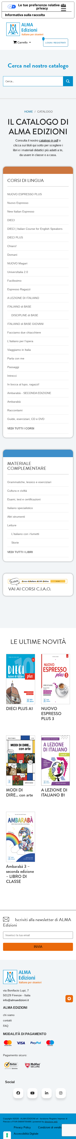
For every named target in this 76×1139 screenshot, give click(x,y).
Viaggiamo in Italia (19, 349)
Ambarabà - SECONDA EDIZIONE (29, 393)
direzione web (51, 1122)
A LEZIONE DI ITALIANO (23, 298)
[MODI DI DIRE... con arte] (20, 760)
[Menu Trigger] (63, 8)
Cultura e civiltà (17, 490)
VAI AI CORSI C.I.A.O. (29, 589)
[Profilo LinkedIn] (46, 1093)
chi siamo (8, 1015)
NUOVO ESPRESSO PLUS (24, 194)
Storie (15, 542)
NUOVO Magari (17, 263)
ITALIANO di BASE (19, 306)
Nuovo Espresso (17, 202)
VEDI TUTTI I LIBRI (20, 552)
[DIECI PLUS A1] (20, 678)
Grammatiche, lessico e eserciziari (29, 482)
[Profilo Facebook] (18, 1093)
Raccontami (14, 410)
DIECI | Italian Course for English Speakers (34, 228)
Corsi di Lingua (25, 180)
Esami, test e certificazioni (24, 499)
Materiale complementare (26, 466)
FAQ (5, 1025)
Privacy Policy (22, 1127)
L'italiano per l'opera (20, 341)
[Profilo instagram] (60, 1093)
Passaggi (13, 367)
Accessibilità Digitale (26, 1133)
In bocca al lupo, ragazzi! (23, 384)
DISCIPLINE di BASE (24, 315)
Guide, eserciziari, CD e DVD (25, 419)
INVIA (38, 946)
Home (28, 111)
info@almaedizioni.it (16, 1000)
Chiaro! (12, 246)
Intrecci (12, 375)
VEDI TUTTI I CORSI (20, 428)
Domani (12, 254)
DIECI (11, 220)
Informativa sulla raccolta (25, 15)
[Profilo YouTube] (32, 1093)
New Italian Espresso (20, 211)
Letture (11, 525)
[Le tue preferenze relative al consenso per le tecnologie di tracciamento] (7, 1135)
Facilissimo (14, 280)
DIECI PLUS (15, 237)
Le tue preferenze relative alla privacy (42, 6)
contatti (7, 1020)
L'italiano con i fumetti (25, 534)
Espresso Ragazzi (18, 289)
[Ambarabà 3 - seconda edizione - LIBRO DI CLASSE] (20, 836)
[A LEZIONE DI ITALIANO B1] (55, 760)
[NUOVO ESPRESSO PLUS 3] (55, 678)
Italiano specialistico (20, 508)
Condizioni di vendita (50, 1127)
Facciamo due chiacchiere (24, 332)
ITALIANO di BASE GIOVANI (25, 323)
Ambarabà (14, 401)
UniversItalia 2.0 (17, 272)
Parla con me (15, 358)
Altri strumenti (16, 516)
